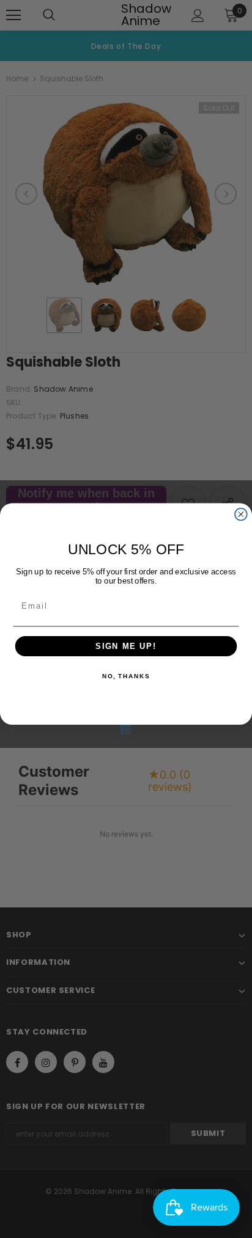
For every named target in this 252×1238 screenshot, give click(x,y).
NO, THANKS (126, 677)
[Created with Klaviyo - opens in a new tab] (126, 729)
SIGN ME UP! (126, 646)
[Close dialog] (241, 514)
